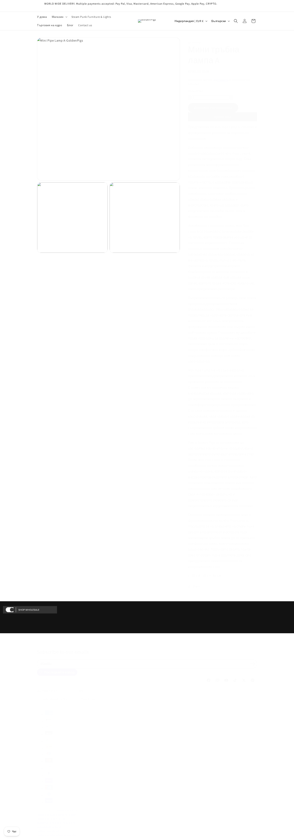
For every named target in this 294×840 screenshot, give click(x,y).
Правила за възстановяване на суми (56, 814)
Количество (195, 91)
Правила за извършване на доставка (57, 835)
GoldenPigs (50, 810)
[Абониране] (252, 663)
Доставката (221, 79)
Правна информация (48, 830)
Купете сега (222, 117)
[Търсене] (235, 21)
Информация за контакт (50, 826)
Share (196, 586)
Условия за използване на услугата (56, 822)
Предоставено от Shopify (69, 810)
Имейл (46, 664)
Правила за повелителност (51, 818)
